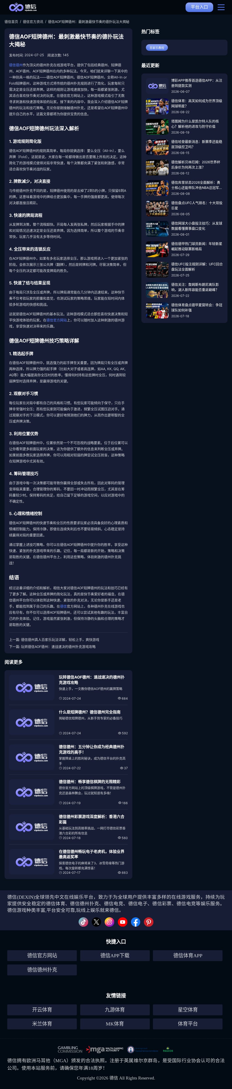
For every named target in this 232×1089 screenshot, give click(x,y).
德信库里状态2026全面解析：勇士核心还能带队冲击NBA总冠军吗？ (195, 185)
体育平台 (188, 1024)
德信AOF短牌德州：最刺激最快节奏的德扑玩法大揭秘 (88, 22)
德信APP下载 (114, 955)
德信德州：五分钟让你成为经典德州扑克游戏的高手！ (91, 749)
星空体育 (188, 1010)
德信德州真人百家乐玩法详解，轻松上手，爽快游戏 (60, 639)
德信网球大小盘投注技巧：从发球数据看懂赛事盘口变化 (196, 226)
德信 (63, 606)
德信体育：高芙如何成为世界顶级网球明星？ (196, 103)
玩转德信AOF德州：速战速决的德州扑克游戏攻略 (58, 647)
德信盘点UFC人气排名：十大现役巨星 (196, 205)
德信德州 (16, 65)
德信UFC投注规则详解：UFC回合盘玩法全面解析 (197, 266)
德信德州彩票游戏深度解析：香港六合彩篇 (91, 819)
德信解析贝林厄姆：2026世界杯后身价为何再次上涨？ (195, 164)
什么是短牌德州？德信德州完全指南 (90, 712)
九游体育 (115, 1010)
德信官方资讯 (33, 22)
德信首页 (11, 22)
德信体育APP (187, 955)
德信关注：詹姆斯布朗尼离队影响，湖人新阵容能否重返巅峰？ (195, 287)
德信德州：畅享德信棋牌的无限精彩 (90, 781)
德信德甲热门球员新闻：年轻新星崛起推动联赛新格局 (196, 246)
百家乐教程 (157, 47)
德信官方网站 (56, 320)
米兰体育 (42, 1024)
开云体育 (42, 1010)
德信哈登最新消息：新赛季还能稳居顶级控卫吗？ (196, 144)
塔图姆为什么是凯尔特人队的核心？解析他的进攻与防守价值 (195, 124)
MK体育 (115, 1024)
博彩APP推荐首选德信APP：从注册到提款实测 (196, 83)
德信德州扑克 (42, 970)
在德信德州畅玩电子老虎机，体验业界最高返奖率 (91, 854)
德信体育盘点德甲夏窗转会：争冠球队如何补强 (196, 307)
